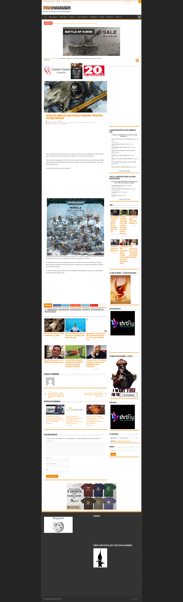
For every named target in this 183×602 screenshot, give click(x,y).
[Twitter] (128, 2)
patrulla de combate (97, 309)
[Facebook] (126, 2)
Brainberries (54, 338)
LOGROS (102, 17)
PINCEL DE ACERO (66, 1)
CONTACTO (118, 17)
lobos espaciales (68, 122)
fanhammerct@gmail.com (123, 441)
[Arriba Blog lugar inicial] (91, 41)
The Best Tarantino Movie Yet (114, 249)
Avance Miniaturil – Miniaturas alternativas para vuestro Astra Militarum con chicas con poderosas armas (74, 419)
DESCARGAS (109, 17)
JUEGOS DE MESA (82, 17)
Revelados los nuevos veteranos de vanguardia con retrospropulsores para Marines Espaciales (55, 418)
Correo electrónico (51, 463)
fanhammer (50, 121)
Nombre (48, 457)
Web (47, 469)
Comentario (49, 441)
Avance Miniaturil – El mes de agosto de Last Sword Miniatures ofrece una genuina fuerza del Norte (79, 23)
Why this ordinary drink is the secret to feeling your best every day (75, 335)
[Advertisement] (75, 139)
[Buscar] (139, 1)
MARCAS (72, 17)
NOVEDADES (93, 17)
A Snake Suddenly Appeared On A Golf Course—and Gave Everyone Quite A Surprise (123, 225)
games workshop (59, 122)
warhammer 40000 (89, 122)
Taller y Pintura (53, 17)
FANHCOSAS (63, 17)
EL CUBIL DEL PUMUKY (48, 1)
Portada (47, 58)
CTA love (75, 340)
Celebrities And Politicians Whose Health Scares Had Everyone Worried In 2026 (124, 255)
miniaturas (76, 122)
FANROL (58, 1)
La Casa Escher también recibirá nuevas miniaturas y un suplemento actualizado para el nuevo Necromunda (95, 419)
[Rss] (125, 2)
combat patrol (55, 58)
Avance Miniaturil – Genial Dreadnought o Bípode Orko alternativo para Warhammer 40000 (56, 394)
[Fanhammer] (57, 8)
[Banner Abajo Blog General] (91, 496)
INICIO (45, 17)
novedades (82, 122)
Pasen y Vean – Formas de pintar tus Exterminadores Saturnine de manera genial (93, 394)
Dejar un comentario (53, 123)
